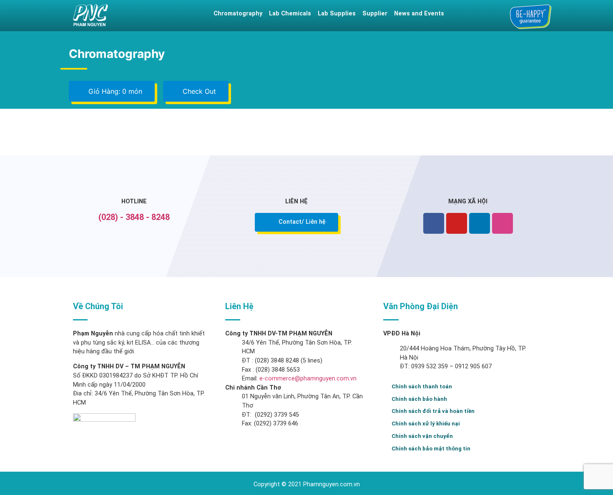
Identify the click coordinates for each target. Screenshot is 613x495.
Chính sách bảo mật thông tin (431, 448)
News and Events (419, 13)
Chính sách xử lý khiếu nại (426, 423)
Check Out (198, 91)
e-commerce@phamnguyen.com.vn (307, 378)
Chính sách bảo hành (419, 399)
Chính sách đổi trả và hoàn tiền (433, 411)
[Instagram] (502, 223)
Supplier (374, 13)
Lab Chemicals (290, 13)
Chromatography (238, 13)
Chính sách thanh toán (422, 386)
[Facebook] (433, 223)
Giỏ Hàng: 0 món (114, 91)
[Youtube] (456, 223)
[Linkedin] (479, 223)
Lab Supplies (337, 13)
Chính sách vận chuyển (422, 436)
